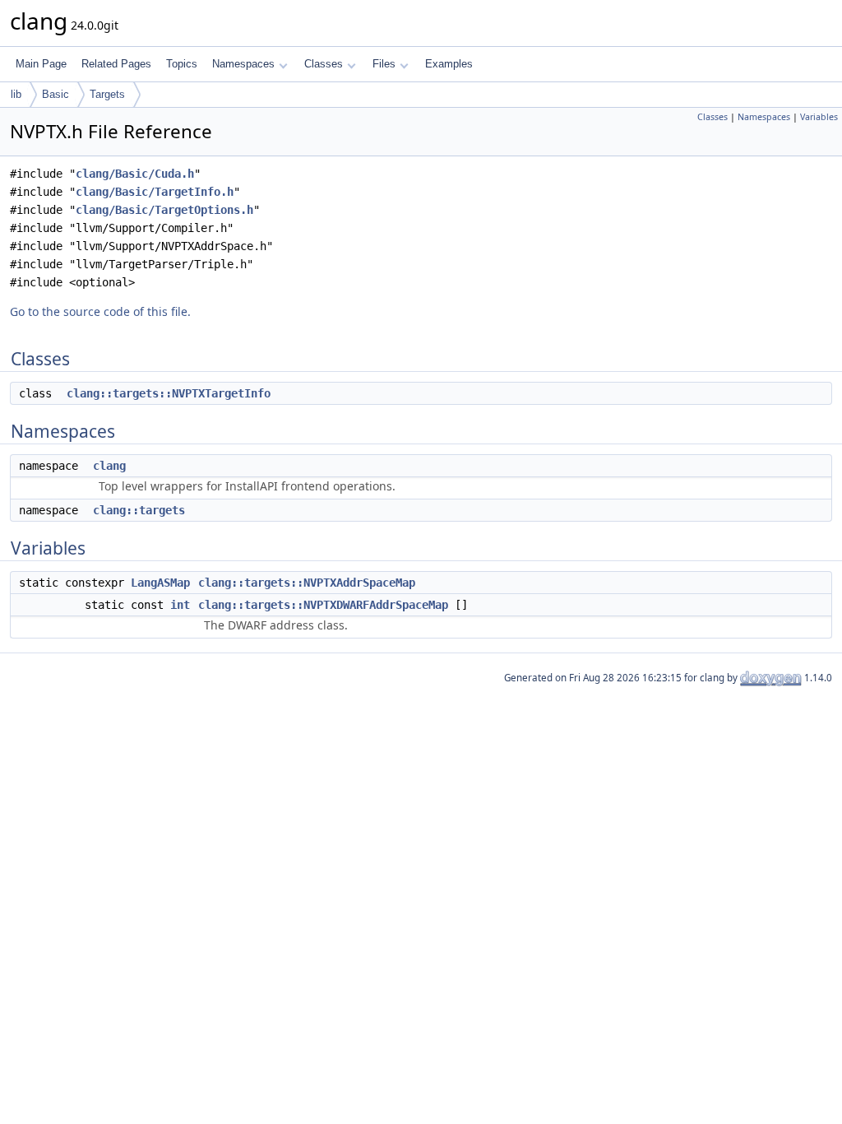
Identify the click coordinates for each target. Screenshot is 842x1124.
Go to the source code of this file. (100, 311)
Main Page (41, 64)
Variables (819, 117)
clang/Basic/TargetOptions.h (164, 209)
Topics (181, 64)
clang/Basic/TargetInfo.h (155, 191)
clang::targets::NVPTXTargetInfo (169, 393)
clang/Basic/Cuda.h (135, 173)
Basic (55, 94)
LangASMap (160, 582)
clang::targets (139, 510)
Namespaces (243, 64)
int (180, 604)
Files (384, 64)
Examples (449, 64)
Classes (323, 64)
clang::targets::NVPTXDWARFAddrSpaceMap (323, 604)
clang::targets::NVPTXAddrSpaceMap (306, 582)
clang (109, 465)
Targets (107, 94)
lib (16, 94)
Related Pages (116, 64)
